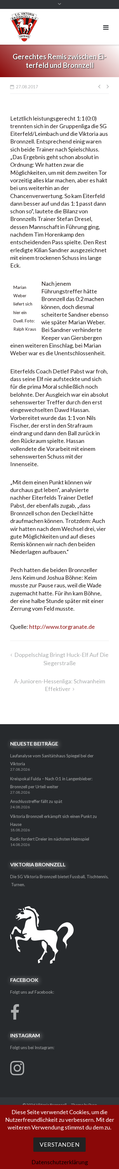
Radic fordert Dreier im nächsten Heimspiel (49, 839)
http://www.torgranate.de (62, 626)
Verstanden (59, 1144)
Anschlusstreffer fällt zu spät (36, 801)
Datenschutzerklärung (59, 1161)
